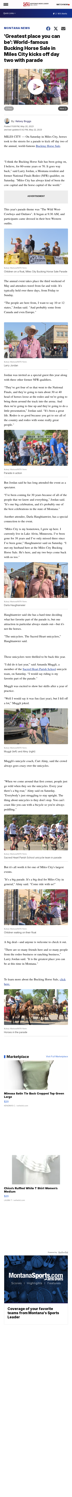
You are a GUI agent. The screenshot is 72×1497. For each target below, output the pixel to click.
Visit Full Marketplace (57, 1056)
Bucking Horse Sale (48, 146)
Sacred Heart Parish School (39, 669)
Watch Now (62, 5)
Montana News (17, 28)
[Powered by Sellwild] (63, 1252)
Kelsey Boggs (23, 121)
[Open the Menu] (6, 4)
